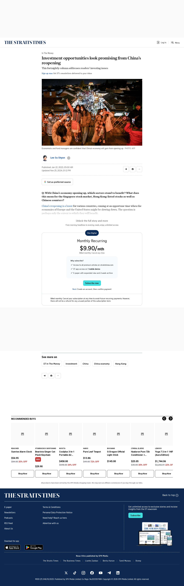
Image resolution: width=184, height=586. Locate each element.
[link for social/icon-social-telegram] (109, 573)
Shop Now (22, 474)
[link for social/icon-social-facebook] (92, 573)
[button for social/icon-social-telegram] (126, 169)
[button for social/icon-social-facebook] (133, 169)
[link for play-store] (34, 547)
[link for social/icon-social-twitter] (66, 573)
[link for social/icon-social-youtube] (100, 573)
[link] (25, 42)
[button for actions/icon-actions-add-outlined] (68, 158)
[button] (161, 42)
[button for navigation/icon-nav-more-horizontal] (139, 169)
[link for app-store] (13, 547)
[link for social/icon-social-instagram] (83, 573)
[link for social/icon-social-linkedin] (118, 573)
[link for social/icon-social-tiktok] (75, 573)
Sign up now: (47, 73)
